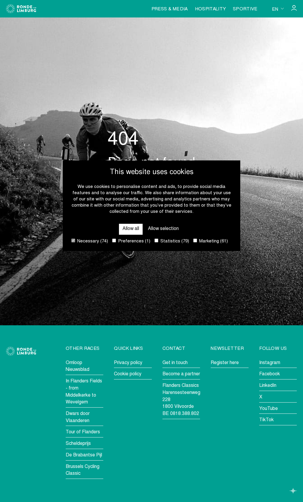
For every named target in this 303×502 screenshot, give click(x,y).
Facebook (269, 374)
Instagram (269, 363)
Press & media (170, 9)
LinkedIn (267, 385)
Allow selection (163, 228)
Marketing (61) (213, 241)
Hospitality (210, 9)
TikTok (266, 420)
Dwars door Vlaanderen (78, 417)
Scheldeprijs (78, 443)
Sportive (245, 9)
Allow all (131, 228)
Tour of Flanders (83, 432)
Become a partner (181, 374)
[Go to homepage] (21, 8)
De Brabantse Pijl (84, 455)
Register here (225, 363)
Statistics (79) (174, 241)
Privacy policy (128, 363)
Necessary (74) (92, 241)
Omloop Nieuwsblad (77, 366)
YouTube (268, 408)
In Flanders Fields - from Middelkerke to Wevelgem (84, 392)
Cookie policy (127, 374)
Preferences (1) (133, 241)
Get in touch (175, 363)
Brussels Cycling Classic (82, 470)
